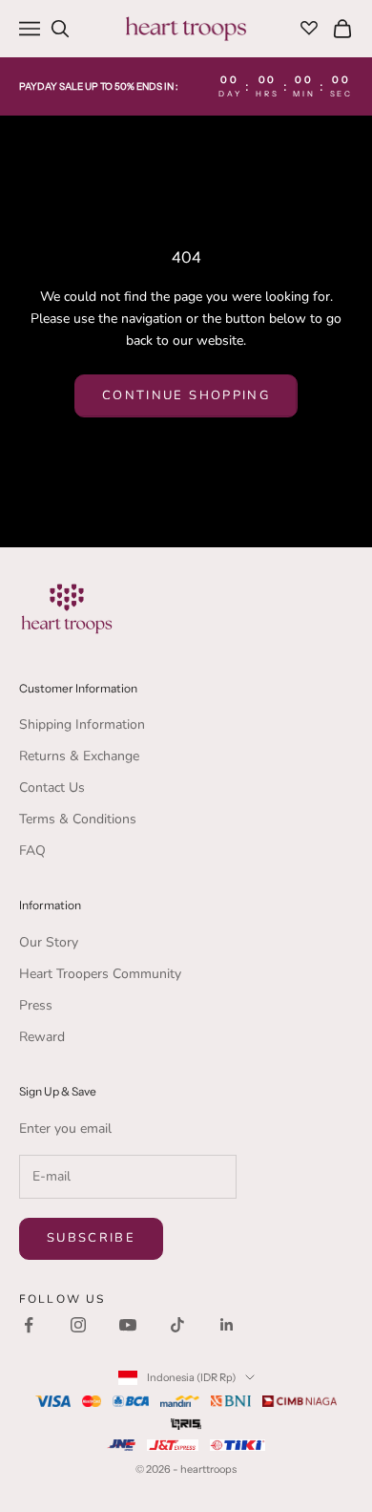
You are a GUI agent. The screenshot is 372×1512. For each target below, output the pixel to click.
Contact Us (52, 787)
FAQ (32, 850)
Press (35, 1005)
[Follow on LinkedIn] (227, 1324)
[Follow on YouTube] (127, 1324)
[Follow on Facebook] (28, 1324)
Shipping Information (82, 724)
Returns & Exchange (79, 756)
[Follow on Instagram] (78, 1324)
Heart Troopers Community (100, 974)
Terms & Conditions (77, 819)
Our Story (48, 942)
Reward (42, 1037)
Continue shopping (186, 395)
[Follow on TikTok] (177, 1324)
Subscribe (91, 1237)
